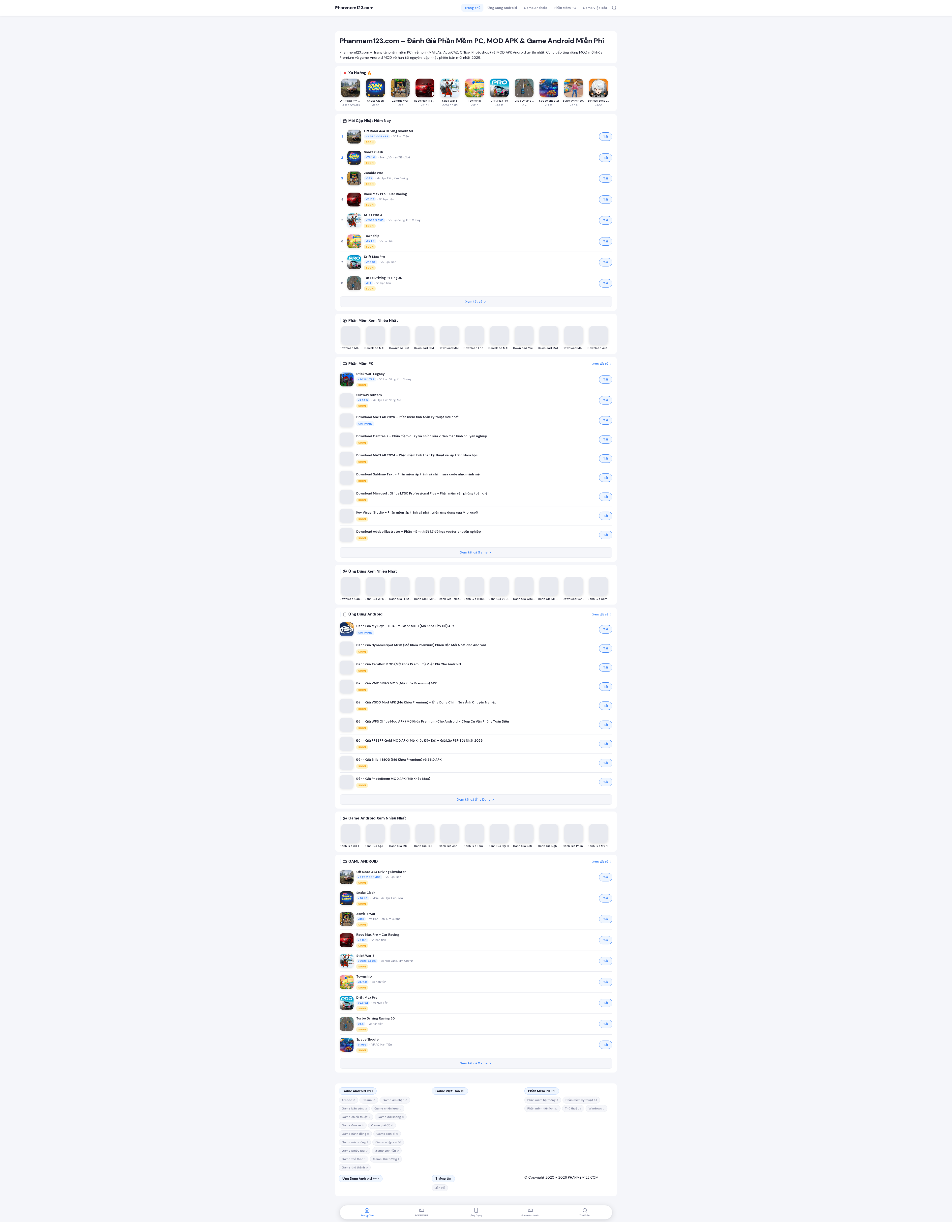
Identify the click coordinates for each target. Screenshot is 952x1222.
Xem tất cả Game (473, 552)
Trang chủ (472, 8)
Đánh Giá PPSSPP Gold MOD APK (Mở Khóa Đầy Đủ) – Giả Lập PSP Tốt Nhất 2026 (419, 740)
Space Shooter (368, 1039)
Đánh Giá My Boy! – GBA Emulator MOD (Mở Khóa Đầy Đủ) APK (405, 626)
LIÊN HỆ (440, 1188)
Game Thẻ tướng (386, 1159)
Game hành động (355, 1134)
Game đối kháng (391, 1117)
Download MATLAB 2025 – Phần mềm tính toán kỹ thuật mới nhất (407, 417)
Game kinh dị (387, 1134)
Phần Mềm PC (565, 8)
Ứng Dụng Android (502, 8)
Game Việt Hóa (595, 8)
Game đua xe (353, 1125)
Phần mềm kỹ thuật (581, 1100)
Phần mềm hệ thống (542, 1100)
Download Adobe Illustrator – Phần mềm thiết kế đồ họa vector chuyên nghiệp (418, 531)
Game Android (535, 8)
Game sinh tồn (387, 1151)
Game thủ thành (355, 1167)
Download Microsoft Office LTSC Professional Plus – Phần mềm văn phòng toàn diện (422, 493)
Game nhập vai (388, 1142)
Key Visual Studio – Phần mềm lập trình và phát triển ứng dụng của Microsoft (417, 512)
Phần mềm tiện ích (542, 1108)
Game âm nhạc (395, 1100)
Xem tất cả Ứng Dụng (473, 799)
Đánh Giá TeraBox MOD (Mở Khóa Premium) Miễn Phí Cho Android (408, 664)
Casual (368, 1100)
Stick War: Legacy (370, 374)
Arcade (348, 1100)
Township (372, 236)
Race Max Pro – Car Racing (385, 194)
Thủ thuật (573, 1108)
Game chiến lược (387, 1108)
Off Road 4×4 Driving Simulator (389, 131)
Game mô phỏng (355, 1142)
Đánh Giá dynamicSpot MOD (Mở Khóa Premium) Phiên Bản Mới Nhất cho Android (421, 645)
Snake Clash (373, 152)
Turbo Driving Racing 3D (383, 278)
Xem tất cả (473, 301)
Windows (596, 1108)
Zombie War (373, 173)
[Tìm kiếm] (614, 7)
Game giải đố (382, 1125)
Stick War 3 (373, 215)
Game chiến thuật (356, 1117)
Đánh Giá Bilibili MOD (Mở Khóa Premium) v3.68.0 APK (399, 759)
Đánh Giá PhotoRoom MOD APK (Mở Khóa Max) (393, 779)
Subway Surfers (369, 395)
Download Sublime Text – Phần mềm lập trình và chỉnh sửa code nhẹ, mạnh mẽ (418, 474)
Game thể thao (353, 1159)
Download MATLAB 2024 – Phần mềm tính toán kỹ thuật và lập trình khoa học (417, 455)
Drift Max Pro (374, 257)
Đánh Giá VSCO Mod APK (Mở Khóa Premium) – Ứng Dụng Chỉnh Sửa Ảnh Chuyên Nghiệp (426, 702)
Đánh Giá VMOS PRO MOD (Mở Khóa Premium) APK (396, 683)
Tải (605, 137)
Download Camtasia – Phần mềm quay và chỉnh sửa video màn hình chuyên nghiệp (421, 436)
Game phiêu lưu (354, 1151)
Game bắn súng (354, 1108)
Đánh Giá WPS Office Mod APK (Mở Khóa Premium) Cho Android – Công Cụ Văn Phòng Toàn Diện (432, 721)
